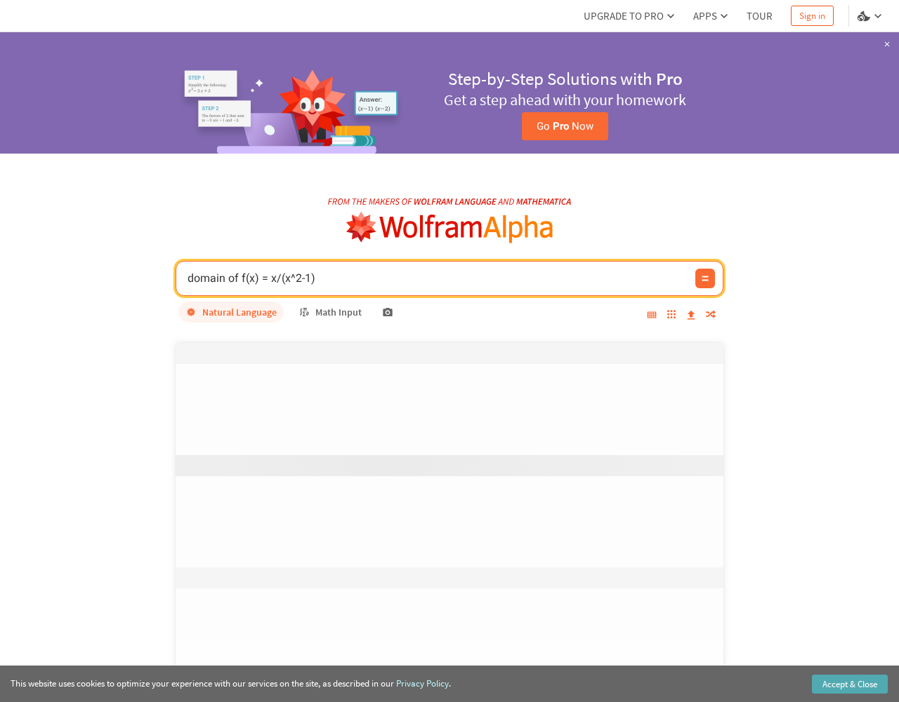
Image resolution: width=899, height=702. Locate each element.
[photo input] (387, 312)
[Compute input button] (705, 278)
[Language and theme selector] (871, 16)
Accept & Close (849, 684)
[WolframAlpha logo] (449, 227)
